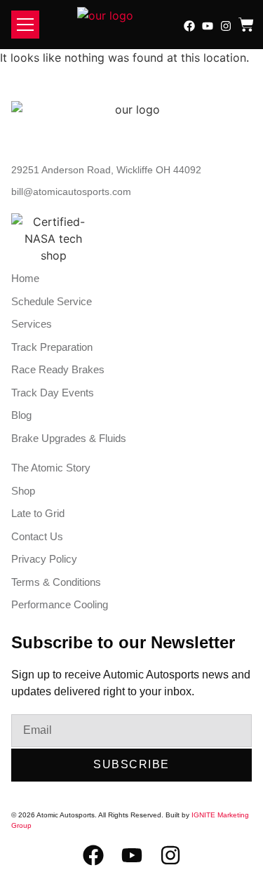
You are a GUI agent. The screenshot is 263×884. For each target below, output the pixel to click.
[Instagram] (225, 26)
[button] (25, 25)
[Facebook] (189, 26)
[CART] (246, 24)
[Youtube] (207, 26)
